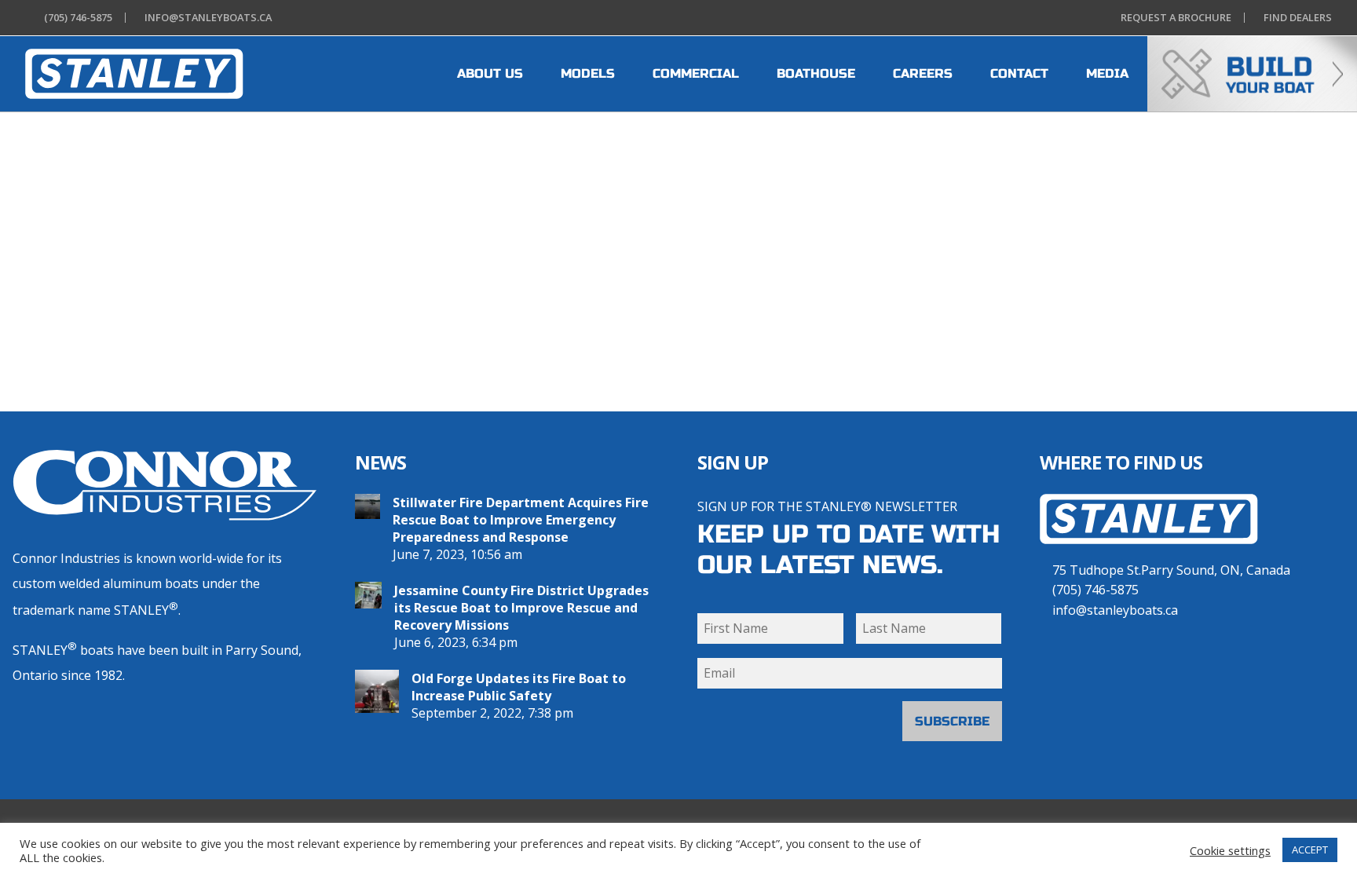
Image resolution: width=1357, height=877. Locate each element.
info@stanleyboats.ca (1115, 610)
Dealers (1298, 18)
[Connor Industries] (165, 485)
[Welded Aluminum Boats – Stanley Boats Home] (1149, 552)
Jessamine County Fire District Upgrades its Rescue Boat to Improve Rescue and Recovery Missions (521, 608)
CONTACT (1019, 73)
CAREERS (923, 73)
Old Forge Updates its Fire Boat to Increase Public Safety (518, 687)
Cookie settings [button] (1230, 850)
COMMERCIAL (696, 73)
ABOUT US (490, 73)
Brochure (1176, 18)
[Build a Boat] (1252, 73)
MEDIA (1107, 73)
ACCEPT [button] (1310, 849)
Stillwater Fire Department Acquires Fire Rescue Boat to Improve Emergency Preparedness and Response (521, 520)
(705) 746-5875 (1095, 589)
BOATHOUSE (816, 73)
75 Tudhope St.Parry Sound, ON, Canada (1171, 570)
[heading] (134, 73)
